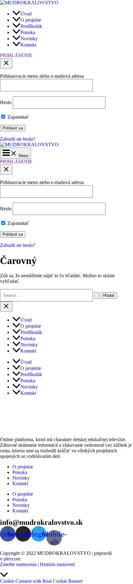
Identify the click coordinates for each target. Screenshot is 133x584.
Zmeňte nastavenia (18, 564)
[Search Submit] (96, 295)
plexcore (12, 558)
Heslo (5, 102)
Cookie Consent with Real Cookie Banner (41, 581)
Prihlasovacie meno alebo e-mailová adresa (42, 76)
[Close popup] (6, 63)
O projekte (22, 466)
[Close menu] (6, 306)
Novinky (21, 478)
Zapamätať (17, 117)
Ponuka (19, 472)
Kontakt (20, 483)
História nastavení (57, 564)
